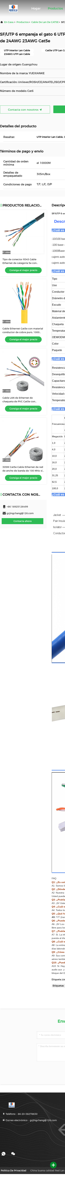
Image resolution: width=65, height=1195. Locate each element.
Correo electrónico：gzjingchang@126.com (31, 1120)
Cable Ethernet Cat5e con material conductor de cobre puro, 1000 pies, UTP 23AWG (22, 332)
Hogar (35, 8)
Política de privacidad (13, 1170)
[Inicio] (13, 8)
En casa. (9, 22)
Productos (55, 8)
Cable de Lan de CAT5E (44, 22)
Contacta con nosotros (23, 109)
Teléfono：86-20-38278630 (21, 1113)
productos (22, 22)
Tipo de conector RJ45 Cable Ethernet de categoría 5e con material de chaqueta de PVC (19, 263)
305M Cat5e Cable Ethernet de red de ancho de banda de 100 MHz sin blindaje (23, 471)
